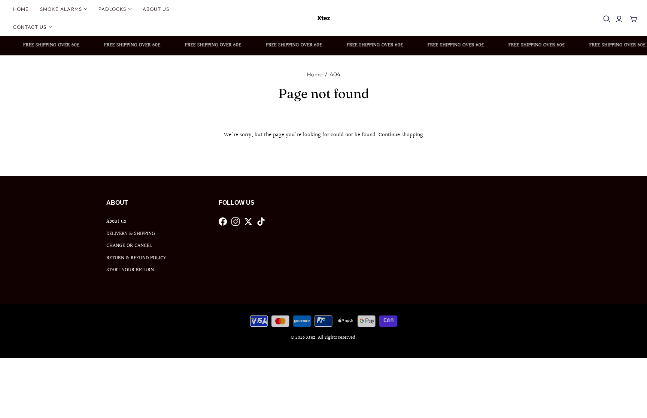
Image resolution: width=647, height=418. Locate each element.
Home (314, 74)
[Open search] (607, 19)
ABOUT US (156, 9)
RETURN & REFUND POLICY (136, 258)
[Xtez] (323, 18)
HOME (21, 9)
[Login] (619, 19)
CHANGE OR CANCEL (129, 246)
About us (116, 221)
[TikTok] (261, 221)
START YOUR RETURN (130, 270)
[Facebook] (223, 221)
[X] (248, 221)
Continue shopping (401, 135)
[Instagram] (235, 221)
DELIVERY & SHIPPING (130, 234)
